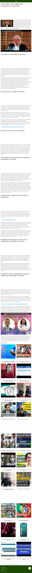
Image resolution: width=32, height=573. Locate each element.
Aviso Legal (2, 570)
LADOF (16, 1)
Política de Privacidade (4, 569)
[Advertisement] (16, 13)
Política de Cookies (4, 571)
